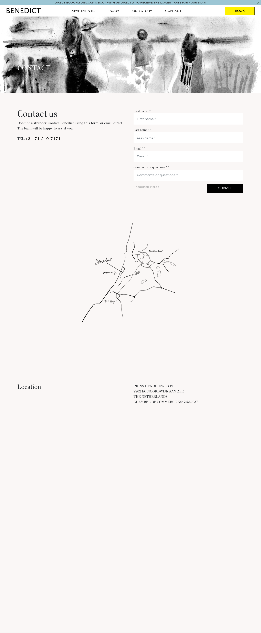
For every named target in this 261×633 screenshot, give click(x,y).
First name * (143, 111)
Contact (173, 11)
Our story (142, 11)
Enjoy (113, 11)
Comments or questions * (151, 167)
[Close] (258, 3)
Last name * (142, 130)
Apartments (83, 11)
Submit (224, 188)
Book (240, 11)
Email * (139, 148)
